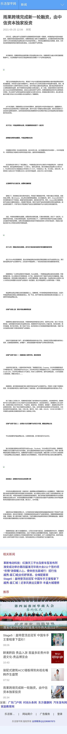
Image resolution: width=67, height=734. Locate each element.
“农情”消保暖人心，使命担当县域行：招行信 (30, 570)
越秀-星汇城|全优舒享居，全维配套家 (25, 574)
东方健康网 (45, 702)
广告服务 (45, 714)
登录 (59, 714)
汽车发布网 (60, 702)
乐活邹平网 (8, 3)
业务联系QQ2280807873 (43, 721)
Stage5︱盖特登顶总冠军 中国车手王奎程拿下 (31, 578)
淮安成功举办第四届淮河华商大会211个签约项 (31, 566)
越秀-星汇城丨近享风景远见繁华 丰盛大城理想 (31, 582)
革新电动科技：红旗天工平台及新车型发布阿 (30, 562)
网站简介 (27, 714)
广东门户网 (15, 702)
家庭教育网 (7, 706)
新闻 (24, 4)
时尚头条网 (30, 702)
